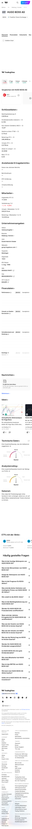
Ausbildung (5, 811)
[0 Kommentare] (9, 432)
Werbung (17, 816)
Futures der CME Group (21, 754)
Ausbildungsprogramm (21, 821)
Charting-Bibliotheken (21, 805)
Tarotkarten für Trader (21, 779)
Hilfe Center (18, 768)
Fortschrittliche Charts (21, 809)
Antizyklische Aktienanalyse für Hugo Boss (12, 419)
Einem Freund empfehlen (5, 798)
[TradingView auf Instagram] (14, 697)
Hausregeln (5, 803)
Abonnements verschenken (22, 738)
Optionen (4, 778)
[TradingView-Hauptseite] (8, 690)
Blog (16, 766)
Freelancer (4, 823)
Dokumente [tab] (23, 35)
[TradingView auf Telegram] (22, 697)
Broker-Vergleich (19, 747)
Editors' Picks (5, 813)
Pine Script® (5, 782)
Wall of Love (5, 796)
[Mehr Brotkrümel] (8, 7)
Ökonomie (4, 764)
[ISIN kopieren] (13, 270)
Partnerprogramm (19, 819)
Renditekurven (5, 776)
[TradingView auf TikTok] (26, 697)
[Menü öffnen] (2, 2)
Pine (3, 750)
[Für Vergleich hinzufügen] (18, 95)
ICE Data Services (25, 709)
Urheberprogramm (7, 801)
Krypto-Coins (5, 744)
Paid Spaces (5, 825)
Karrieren (17, 770)
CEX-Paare (4, 746)
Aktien (3, 739)
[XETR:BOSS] (3, 414)
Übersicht (17, 743)
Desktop (4, 789)
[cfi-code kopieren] (8, 282)
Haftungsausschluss (20, 787)
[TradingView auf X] (3, 697)
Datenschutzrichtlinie (20, 789)
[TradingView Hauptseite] (6, 2)
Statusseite (18, 798)
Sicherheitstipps (19, 795)
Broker (16, 745)
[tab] (18, 292)
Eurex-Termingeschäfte (21, 755)
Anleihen (4, 743)
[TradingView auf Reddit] (3, 701)
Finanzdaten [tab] (14, 35)
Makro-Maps (5, 780)
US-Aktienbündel (19, 757)
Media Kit (17, 772)
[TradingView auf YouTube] (11, 697)
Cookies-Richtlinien (20, 791)
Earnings (4, 766)
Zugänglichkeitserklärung (22, 793)
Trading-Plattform (19, 811)
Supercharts (5, 734)
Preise (16, 734)
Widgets (17, 803)
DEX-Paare (4, 748)
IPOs (3, 769)
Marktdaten (18, 736)
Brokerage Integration (21, 818)
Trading (4, 810)
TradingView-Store (20, 777)
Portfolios (4, 774)
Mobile (3, 787)
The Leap (17, 749)
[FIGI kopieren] (14, 276)
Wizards (4, 822)
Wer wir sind (18, 762)
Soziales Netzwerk (7, 794)
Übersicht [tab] (5, 35)
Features (17, 732)
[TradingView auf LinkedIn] (18, 697)
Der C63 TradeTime (20, 780)
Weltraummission (19, 764)
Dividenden (5, 767)
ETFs (3, 741)
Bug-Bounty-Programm (21, 796)
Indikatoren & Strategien (5, 819)
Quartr (3, 723)
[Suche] (17, 2)
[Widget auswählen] (28, 440)
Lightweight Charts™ (20, 807)
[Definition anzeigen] (15, 114)
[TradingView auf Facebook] (7, 697)
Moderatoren (5, 804)
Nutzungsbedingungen (21, 785)
